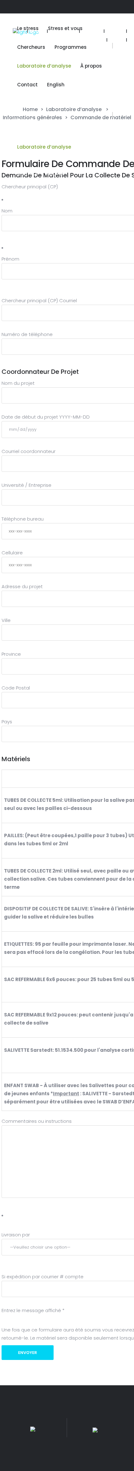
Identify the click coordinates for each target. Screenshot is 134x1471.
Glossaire (91, 31)
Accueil (37, 31)
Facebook (94, 40)
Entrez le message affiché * (33, 1310)
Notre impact (63, 31)
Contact (115, 31)
